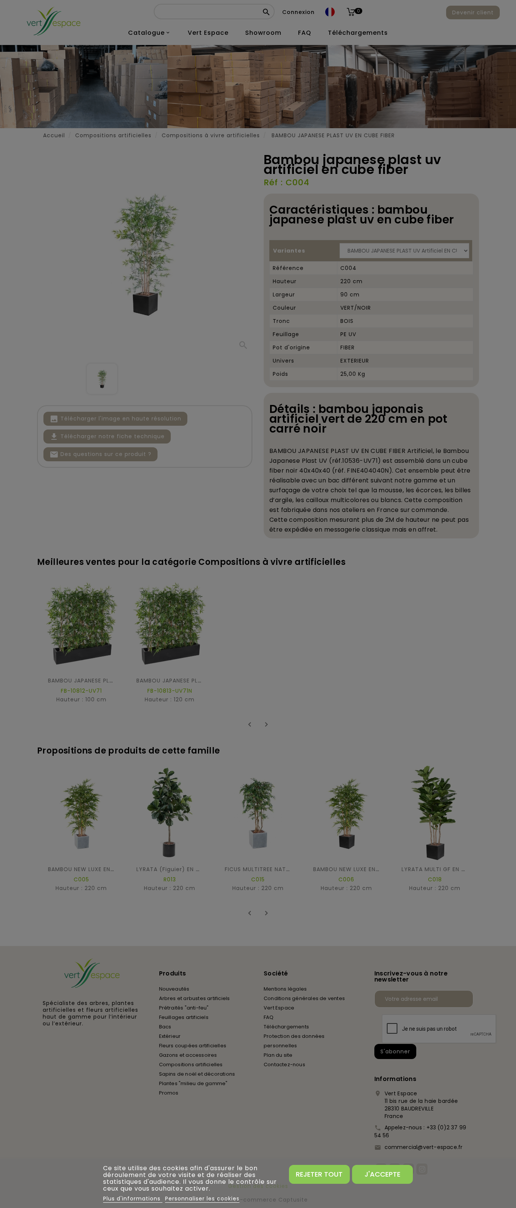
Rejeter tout (319, 1174)
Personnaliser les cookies (202, 1198)
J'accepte (382, 1174)
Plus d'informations (132, 1198)
